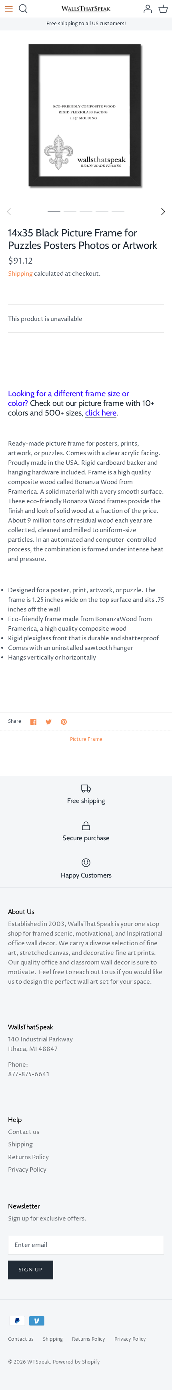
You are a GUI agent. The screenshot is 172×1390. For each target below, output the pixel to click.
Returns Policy (28, 1157)
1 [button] (54, 211)
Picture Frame (86, 739)
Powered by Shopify (76, 1362)
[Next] (163, 211)
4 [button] (102, 211)
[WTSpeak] (86, 9)
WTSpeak (38, 1362)
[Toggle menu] (9, 9)
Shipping (20, 274)
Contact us (23, 1132)
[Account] (145, 9)
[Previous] (9, 211)
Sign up (30, 1269)
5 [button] (118, 211)
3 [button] (86, 211)
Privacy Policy (27, 1170)
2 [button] (70, 211)
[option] (86, 116)
